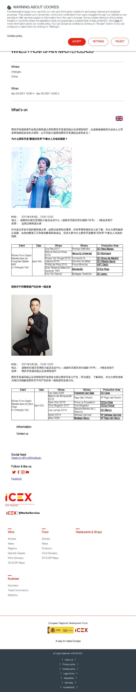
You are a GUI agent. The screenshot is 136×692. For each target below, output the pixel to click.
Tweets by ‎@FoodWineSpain (26, 458)
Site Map (69, 683)
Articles (12, 539)
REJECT (120, 41)
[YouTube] (27, 473)
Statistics (13, 595)
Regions (12, 549)
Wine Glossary (15, 558)
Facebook (16, 479)
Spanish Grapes (16, 553)
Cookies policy (14, 36)
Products (47, 549)
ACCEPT (76, 41)
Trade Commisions (18, 590)
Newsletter (68, 678)
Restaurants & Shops (89, 532)
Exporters (13, 586)
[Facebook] (18, 473)
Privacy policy (69, 665)
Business (13, 579)
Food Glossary (49, 553)
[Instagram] (23, 473)
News (11, 544)
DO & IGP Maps (16, 563)
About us (69, 660)
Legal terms (69, 674)
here (117, 21)
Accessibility (69, 688)
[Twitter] (14, 473)
